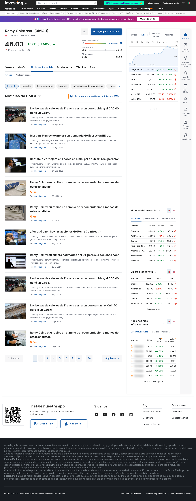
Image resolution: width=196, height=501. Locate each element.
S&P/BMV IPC (137, 70)
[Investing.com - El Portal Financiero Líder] (17, 3)
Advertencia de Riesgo (181, 494)
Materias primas (156, 34)
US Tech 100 (136, 84)
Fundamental (64, 67)
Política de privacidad (156, 494)
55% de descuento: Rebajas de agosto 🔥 (124, 3)
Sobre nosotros (180, 405)
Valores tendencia (142, 271)
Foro (92, 67)
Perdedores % (168, 218)
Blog (145, 405)
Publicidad (177, 411)
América (129, 13)
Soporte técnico (180, 418)
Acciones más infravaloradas (140, 322)
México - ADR (117, 13)
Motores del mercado (143, 210)
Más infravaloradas (139, 332)
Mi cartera (148, 418)
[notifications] (183, 2)
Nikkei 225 (135, 94)
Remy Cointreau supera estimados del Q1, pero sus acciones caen (74, 255)
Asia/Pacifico (149, 13)
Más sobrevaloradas (161, 332)
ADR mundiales (102, 13)
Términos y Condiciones (130, 494)
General (10, 67)
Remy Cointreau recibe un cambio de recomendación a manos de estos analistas (74, 184)
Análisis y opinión (24, 75)
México (44, 13)
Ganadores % (151, 218)
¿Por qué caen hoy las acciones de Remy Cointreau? (65, 231)
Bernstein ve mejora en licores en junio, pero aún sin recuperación (74, 159)
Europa (139, 13)
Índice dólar (136, 99)
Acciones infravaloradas (175, 13)
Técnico (81, 67)
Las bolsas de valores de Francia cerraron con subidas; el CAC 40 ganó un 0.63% (74, 280)
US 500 (134, 79)
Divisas (134, 35)
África (160, 13)
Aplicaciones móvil (152, 411)
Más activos (136, 218)
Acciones (11, 13)
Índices (144, 35)
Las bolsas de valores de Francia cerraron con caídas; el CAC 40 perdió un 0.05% (73, 307)
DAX (133, 89)
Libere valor (113, 43)
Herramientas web (152, 424)
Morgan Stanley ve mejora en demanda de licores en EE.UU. (70, 135)
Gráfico (22, 67)
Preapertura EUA (57, 13)
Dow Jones (136, 74)
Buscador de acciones (127, 9)
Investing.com (40, 125)
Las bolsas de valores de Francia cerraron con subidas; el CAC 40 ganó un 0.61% (74, 110)
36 (89, 358)
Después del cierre (75, 13)
